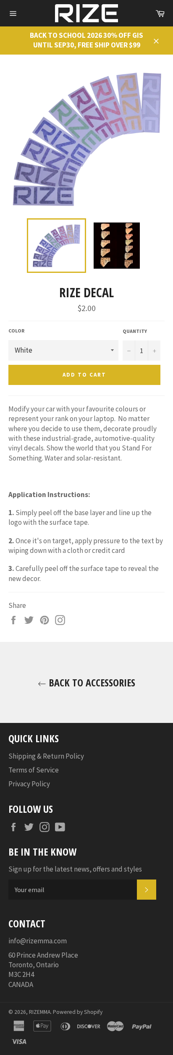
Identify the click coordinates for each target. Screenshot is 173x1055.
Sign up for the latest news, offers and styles (75, 869)
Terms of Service (33, 770)
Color (16, 330)
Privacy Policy (29, 783)
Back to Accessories (90, 682)
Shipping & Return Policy (46, 756)
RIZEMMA (39, 1012)
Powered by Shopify (77, 1012)
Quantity (135, 331)
